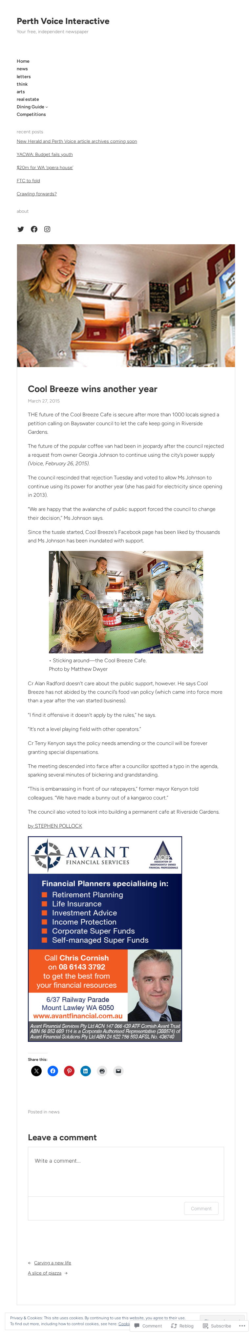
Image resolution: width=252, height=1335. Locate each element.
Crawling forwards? (37, 194)
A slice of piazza (44, 1273)
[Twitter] (21, 229)
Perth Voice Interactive (63, 21)
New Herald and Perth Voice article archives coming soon (77, 141)
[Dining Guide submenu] (46, 106)
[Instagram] (47, 229)
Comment (201, 1208)
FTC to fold (28, 181)
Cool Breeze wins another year (93, 388)
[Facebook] (34, 229)
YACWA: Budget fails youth (45, 154)
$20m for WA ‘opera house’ (45, 167)
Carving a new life (52, 1263)
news (54, 1112)
